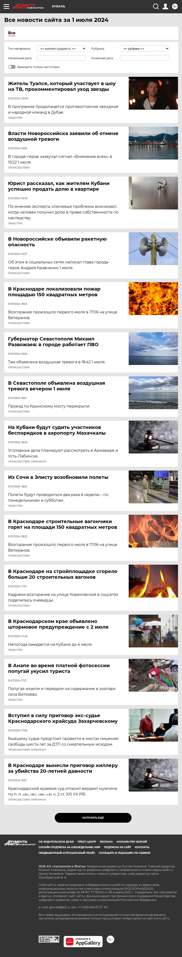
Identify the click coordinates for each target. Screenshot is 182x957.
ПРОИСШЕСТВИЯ (19, 168)
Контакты (142, 847)
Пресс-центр (87, 841)
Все (11, 33)
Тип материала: (19, 48)
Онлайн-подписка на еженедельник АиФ (69, 847)
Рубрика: (98, 48)
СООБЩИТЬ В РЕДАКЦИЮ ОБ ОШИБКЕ (124, 853)
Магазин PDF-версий (132, 841)
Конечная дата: (102, 58)
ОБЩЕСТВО (15, 118)
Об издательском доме (56, 841)
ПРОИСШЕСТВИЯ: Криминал (27, 462)
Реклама (106, 841)
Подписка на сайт (117, 847)
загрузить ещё (93, 817)
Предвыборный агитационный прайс (67, 853)
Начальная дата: (20, 58)
